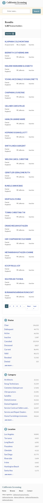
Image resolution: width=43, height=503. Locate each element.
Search (36, 11)
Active (6, 333)
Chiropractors (10, 392)
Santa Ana (8, 470)
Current (7, 349)
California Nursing (7, 497)
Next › (29, 307)
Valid (6, 353)
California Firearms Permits (21, 494)
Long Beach (9, 442)
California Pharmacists (31, 497)
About (21, 491)
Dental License (10, 400)
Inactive (7, 337)
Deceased (8, 345)
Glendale (8, 450)
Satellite (7, 396)
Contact (29, 491)
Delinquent (8, 329)
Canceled (8, 341)
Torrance (8, 438)
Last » (34, 307)
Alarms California (19, 497)
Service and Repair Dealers (15, 412)
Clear (6, 325)
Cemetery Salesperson (13, 388)
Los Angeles (9, 434)
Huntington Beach (11, 466)
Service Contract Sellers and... (16, 408)
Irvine (6, 462)
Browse (12, 491)
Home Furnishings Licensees (15, 416)
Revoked (7, 357)
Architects (8, 380)
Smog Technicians (11, 384)
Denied (7, 361)
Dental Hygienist (11, 404)
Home (4, 491)
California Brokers (7, 500)
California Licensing (17, 3)
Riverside (8, 458)
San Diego (8, 454)
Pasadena (8, 446)
